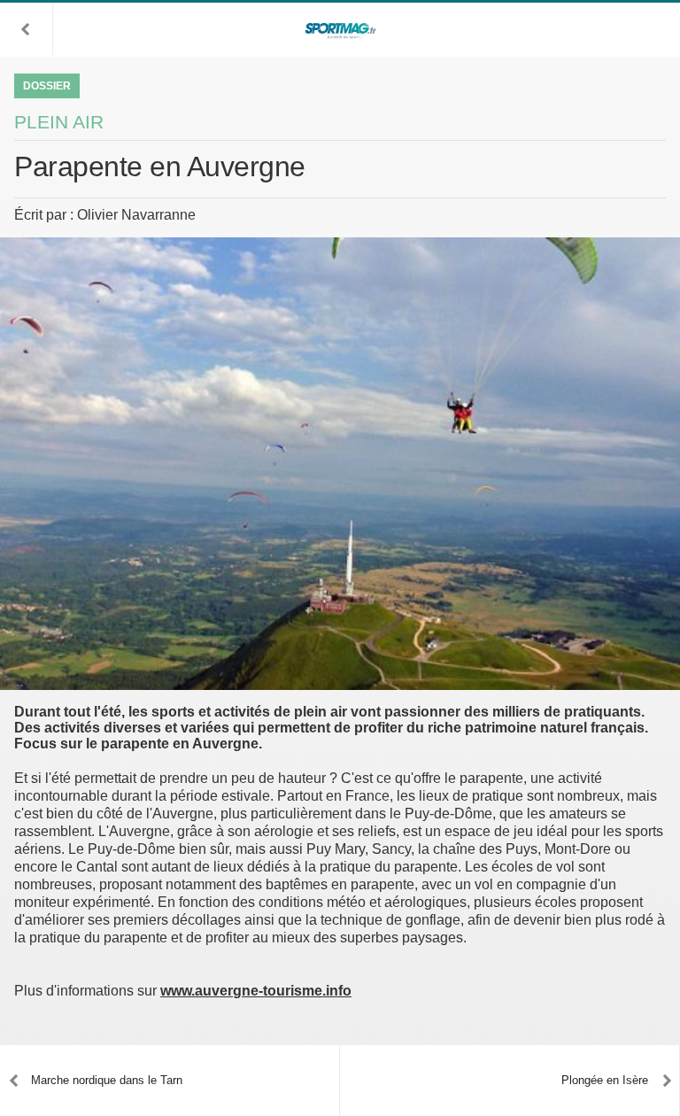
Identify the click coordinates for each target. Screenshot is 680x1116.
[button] (26, 29)
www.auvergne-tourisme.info (256, 990)
